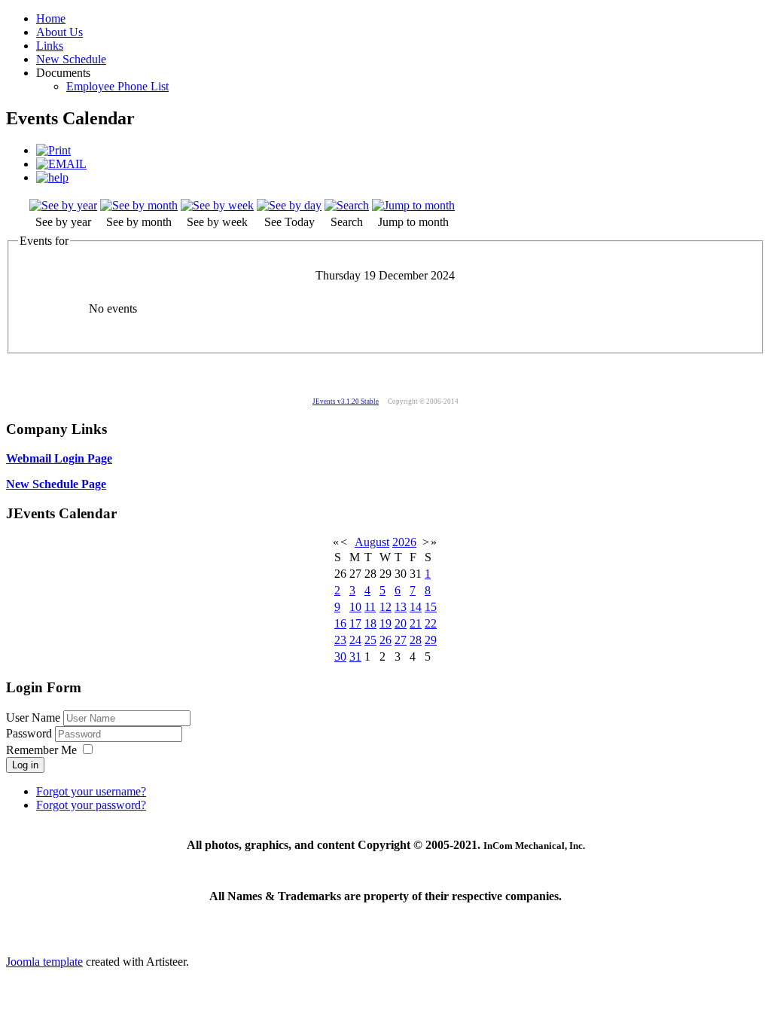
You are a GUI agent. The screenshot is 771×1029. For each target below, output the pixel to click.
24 (355, 640)
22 (431, 623)
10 (355, 606)
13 (401, 606)
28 (416, 640)
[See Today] (289, 205)
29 (431, 640)
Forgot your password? (91, 804)
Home (51, 18)
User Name (33, 717)
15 (431, 606)
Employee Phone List (117, 86)
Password (30, 733)
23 (340, 640)
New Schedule (71, 59)
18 (370, 623)
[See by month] (139, 205)
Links (49, 45)
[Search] (347, 205)
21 (416, 623)
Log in (25, 765)
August (372, 542)
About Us (59, 32)
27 (401, 640)
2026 (404, 542)
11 (370, 606)
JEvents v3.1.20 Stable (345, 401)
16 (340, 623)
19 (385, 623)
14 (416, 606)
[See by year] (63, 205)
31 (355, 656)
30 (340, 656)
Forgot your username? (91, 791)
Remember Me (41, 750)
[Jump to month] (413, 205)
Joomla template (44, 961)
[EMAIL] (61, 163)
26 (385, 640)
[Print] (53, 150)
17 (355, 623)
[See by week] (217, 205)
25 (370, 640)
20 (401, 623)
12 (385, 606)
